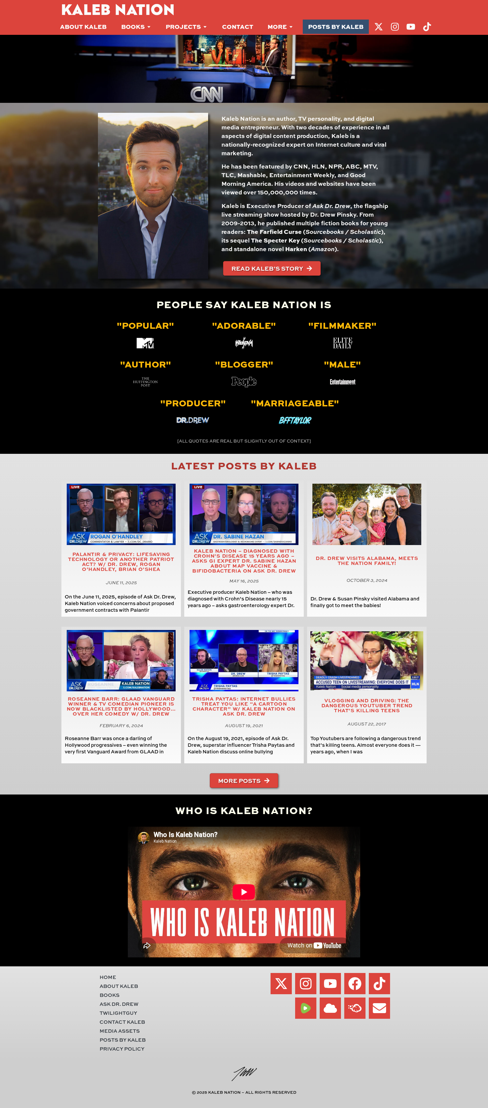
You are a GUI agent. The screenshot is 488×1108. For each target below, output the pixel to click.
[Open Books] (148, 26)
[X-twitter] (281, 983)
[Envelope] (379, 1008)
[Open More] (290, 26)
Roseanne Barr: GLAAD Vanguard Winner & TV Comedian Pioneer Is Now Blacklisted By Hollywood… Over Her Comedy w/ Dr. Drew (121, 706)
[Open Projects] (205, 26)
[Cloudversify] (355, 1008)
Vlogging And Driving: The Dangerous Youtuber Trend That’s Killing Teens (367, 705)
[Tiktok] (379, 983)
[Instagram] (305, 983)
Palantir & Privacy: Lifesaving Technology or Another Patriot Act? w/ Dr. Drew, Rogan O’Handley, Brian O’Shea (121, 562)
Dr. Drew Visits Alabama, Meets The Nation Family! (367, 561)
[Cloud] (330, 1008)
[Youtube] (330, 983)
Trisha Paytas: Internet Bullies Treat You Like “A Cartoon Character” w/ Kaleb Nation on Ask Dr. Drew (244, 706)
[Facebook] (355, 983)
